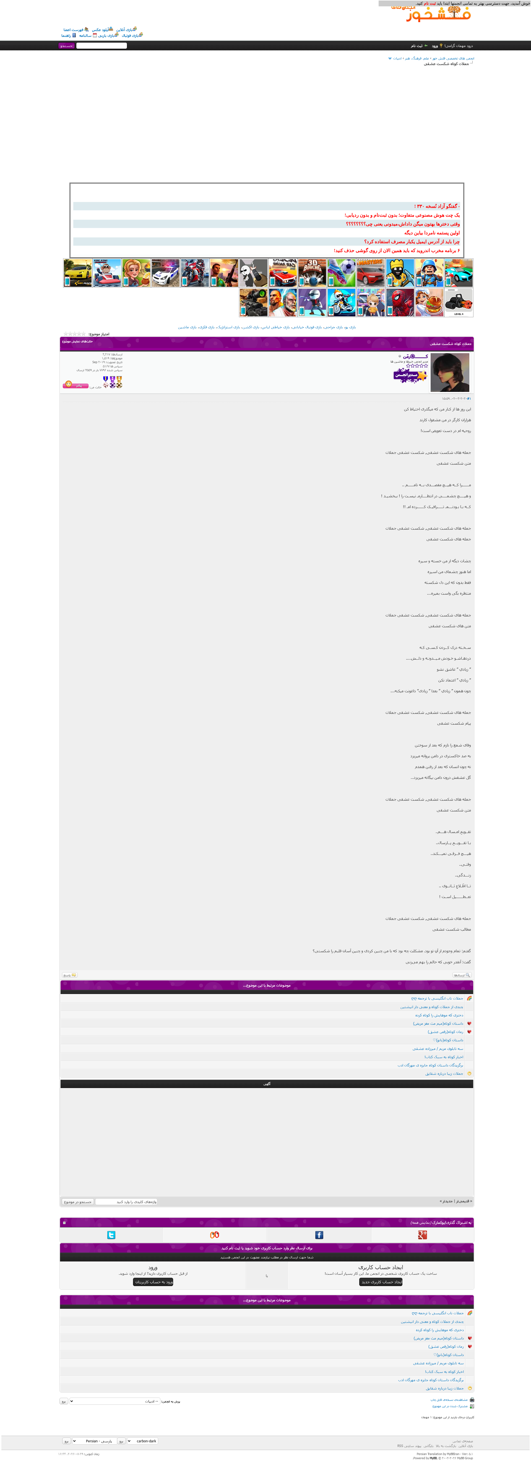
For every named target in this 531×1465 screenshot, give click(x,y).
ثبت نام (417, 45)
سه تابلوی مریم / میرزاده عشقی (438, 1048)
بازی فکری (207, 327)
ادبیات (397, 58)
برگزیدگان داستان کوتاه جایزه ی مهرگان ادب (430, 1065)
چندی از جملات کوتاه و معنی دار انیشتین (431, 1007)
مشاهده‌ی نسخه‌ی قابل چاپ (449, 1399)
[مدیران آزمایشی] (112, 387)
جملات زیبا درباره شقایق (444, 1073)
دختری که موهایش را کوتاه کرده (439, 1015)
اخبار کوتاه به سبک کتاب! (444, 1057)
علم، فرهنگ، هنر (417, 58)
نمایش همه (421, 1222)
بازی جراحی (333, 327)
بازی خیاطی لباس (276, 327)
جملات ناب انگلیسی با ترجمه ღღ (437, 998)
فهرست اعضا (73, 29)
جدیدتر (448, 1201)
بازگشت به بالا (446, 1446)
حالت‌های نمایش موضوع (77, 341)
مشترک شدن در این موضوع (450, 1406)
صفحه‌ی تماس (463, 1441)
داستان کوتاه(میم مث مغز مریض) (438, 1023)
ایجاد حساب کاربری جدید (382, 1281)
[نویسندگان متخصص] (105, 387)
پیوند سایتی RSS (409, 1446)
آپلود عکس (100, 29)
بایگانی (428, 1446)
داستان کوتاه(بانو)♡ (448, 1040)
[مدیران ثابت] (119, 387)
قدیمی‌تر (462, 1201)
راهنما (66, 35)
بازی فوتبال (130, 35)
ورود (435, 45)
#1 (469, 398)
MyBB (433, 1458)
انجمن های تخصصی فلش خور (453, 58)
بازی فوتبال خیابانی (307, 327)
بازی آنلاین (124, 29)
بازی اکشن (251, 327)
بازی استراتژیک (228, 327)
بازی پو (350, 327)
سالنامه (85, 35)
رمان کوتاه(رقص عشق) (445, 1031)
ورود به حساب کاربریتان (154, 1281)
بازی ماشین (187, 327)
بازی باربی (106, 35)
